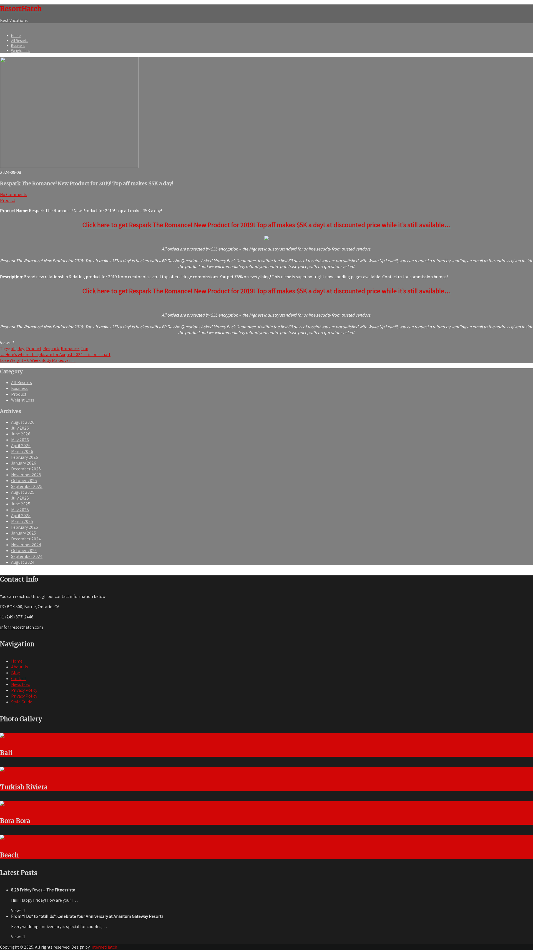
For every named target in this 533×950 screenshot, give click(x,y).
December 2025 (26, 469)
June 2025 (20, 504)
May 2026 (20, 440)
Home (16, 35)
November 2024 (26, 545)
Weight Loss (20, 50)
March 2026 (22, 451)
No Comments (13, 194)
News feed (20, 684)
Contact (18, 678)
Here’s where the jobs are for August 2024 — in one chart (55, 354)
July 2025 (20, 498)
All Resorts (19, 40)
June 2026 (20, 434)
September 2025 (26, 486)
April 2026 (21, 445)
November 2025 (26, 475)
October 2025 (24, 480)
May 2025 (20, 510)
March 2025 (22, 521)
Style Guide (21, 702)
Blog (15, 673)
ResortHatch (21, 8)
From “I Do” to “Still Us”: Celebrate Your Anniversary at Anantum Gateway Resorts (87, 916)
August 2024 (22, 562)
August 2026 (22, 422)
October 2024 (24, 550)
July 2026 (20, 428)
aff (13, 349)
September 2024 (26, 556)
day (20, 349)
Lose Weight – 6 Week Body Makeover (38, 360)
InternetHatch (103, 947)
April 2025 (21, 515)
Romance (70, 349)
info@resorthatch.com (21, 627)
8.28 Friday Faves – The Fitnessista (43, 890)
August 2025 (22, 492)
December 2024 (26, 539)
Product (7, 200)
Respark (51, 349)
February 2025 (24, 527)
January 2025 (23, 533)
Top (84, 349)
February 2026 (24, 457)
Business (18, 45)
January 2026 (23, 463)
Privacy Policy (24, 690)
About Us (19, 667)
